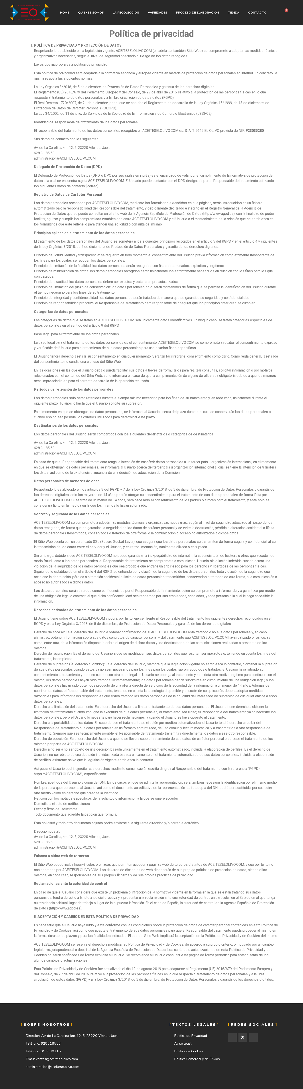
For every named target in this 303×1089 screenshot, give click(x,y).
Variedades (157, 12)
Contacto (257, 12)
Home (64, 12)
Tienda (233, 12)
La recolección (126, 12)
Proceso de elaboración (197, 12)
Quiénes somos (91, 12)
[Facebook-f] (232, 1037)
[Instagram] (253, 1037)
